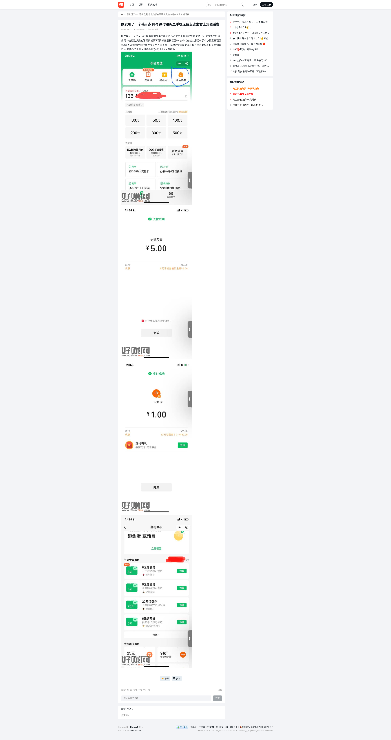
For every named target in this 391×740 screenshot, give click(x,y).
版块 (141, 4)
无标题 (236, 55)
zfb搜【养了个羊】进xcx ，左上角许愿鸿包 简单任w (259, 33)
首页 (132, 4)
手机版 (193, 727)
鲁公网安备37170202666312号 (257, 727)
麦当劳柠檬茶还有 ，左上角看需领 (250, 22)
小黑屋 (202, 727)
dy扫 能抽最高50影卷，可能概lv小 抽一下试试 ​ (256, 71)
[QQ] (182, 727)
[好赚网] (121, 4)
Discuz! (134, 727)
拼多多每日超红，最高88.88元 (248, 105)
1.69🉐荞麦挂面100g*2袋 (245, 49)
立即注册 (266, 4)
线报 (209, 5)
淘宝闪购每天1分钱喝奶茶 (246, 88)
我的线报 (152, 4)
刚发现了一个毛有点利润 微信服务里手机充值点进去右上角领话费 (157, 14)
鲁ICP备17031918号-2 (227, 727)
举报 (220, 690)
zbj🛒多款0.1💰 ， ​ (242, 27)
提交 (217, 698)
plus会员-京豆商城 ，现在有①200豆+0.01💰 (255, 60)
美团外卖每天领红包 (243, 94)
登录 (255, 4)
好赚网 (121, 14)
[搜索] (242, 5)
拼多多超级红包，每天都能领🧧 (249, 44)
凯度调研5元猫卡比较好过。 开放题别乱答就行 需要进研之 (262, 66)
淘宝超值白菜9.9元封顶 (244, 99)
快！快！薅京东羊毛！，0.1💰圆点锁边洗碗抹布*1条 (260, 38)
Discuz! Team (135, 731)
